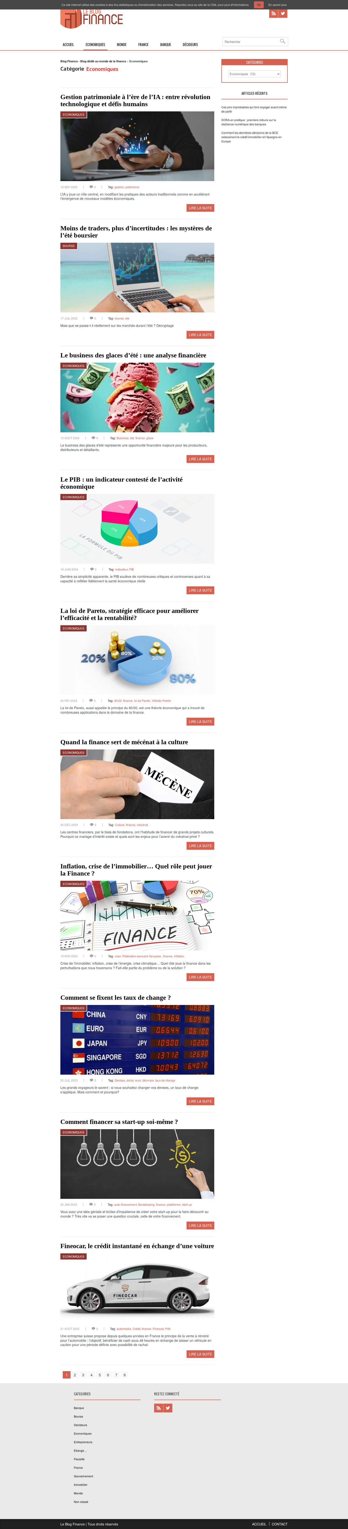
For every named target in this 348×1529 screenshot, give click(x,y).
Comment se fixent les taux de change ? (115, 997)
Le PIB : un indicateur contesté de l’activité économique (121, 483)
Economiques (95, 44)
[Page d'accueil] (91, 28)
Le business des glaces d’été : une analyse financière (133, 355)
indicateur (121, 569)
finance (140, 438)
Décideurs (190, 44)
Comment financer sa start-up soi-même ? (119, 1121)
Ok (259, 5)
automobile (124, 1329)
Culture (120, 825)
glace (149, 438)
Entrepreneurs (83, 1442)
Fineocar (158, 1329)
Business (123, 438)
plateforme (174, 1204)
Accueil (68, 44)
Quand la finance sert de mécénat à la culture (124, 742)
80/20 (118, 700)
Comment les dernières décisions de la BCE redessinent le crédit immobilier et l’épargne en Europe (251, 137)
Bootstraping (146, 1204)
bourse (119, 318)
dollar (130, 1080)
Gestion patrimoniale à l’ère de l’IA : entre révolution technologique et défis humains (135, 100)
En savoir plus (277, 5)
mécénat (142, 825)
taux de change (165, 1080)
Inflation (179, 956)
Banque (165, 44)
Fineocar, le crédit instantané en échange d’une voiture (137, 1246)
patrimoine (132, 187)
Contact (280, 1524)
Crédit (136, 1329)
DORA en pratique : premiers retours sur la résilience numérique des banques (248, 122)
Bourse (69, 246)
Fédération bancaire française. (142, 956)
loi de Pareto (142, 700)
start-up (187, 1204)
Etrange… (80, 1450)
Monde (121, 44)
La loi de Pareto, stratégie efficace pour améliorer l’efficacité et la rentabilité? (129, 614)
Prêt (167, 1329)
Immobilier (80, 1485)
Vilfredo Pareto (161, 700)
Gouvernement (83, 1476)
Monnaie (148, 1080)
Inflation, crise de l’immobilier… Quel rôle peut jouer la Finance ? (136, 870)
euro (138, 1080)
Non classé (81, 1502)
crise (118, 956)
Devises (120, 1080)
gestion (119, 187)
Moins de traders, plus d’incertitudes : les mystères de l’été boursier (136, 231)
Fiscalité (79, 1459)
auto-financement (125, 1204)
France (143, 44)
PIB (131, 569)
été (127, 318)
